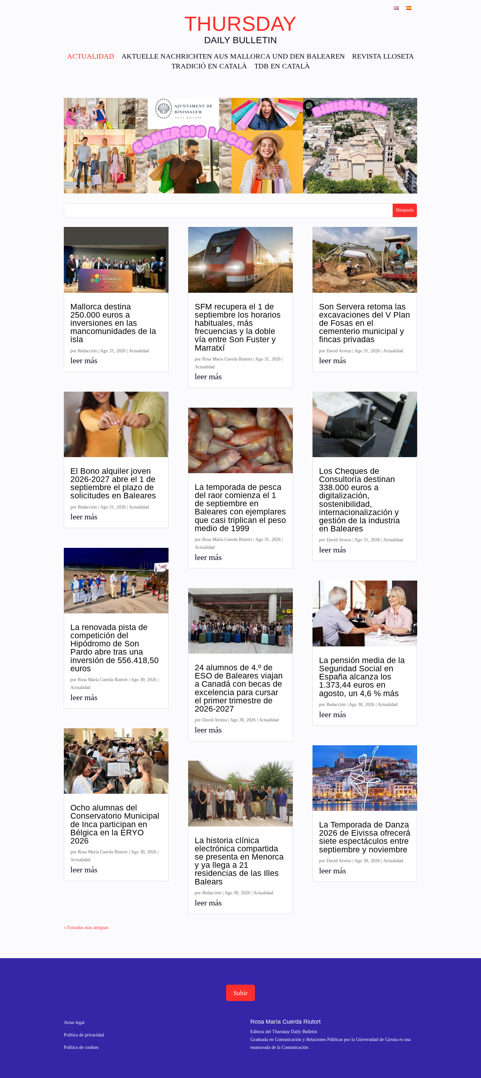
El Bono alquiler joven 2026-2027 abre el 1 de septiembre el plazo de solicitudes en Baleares (113, 483)
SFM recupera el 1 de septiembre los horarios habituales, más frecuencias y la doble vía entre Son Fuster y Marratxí (238, 327)
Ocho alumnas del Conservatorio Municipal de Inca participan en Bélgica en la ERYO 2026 (114, 824)
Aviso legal (74, 1022)
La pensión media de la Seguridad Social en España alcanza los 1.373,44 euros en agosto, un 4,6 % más (362, 677)
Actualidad (139, 350)
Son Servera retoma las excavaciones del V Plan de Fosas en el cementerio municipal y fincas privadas (364, 323)
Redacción (87, 350)
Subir (240, 992)
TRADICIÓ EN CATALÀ (209, 67)
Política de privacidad (84, 1034)
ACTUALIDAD (90, 57)
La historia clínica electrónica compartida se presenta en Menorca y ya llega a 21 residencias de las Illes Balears (239, 861)
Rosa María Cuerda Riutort (103, 679)
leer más (84, 360)
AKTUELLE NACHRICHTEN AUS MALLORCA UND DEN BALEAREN (233, 57)
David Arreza (214, 719)
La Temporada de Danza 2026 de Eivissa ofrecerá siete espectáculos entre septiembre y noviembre (364, 837)
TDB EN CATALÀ (282, 67)
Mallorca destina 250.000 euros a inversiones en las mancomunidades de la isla (113, 323)
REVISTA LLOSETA (383, 57)
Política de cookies (81, 1047)
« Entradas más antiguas (86, 927)
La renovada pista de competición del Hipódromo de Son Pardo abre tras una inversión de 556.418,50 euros (114, 648)
